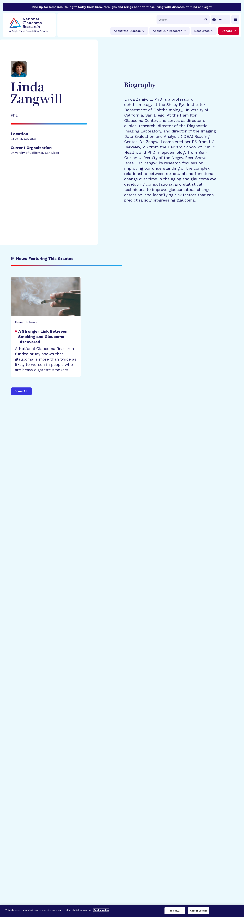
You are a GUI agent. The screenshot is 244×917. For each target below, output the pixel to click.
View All (21, 391)
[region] (122, 911)
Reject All (174, 911)
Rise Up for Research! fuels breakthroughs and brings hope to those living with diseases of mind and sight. (122, 7)
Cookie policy (101, 910)
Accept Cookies (198, 911)
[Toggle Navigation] (235, 19)
